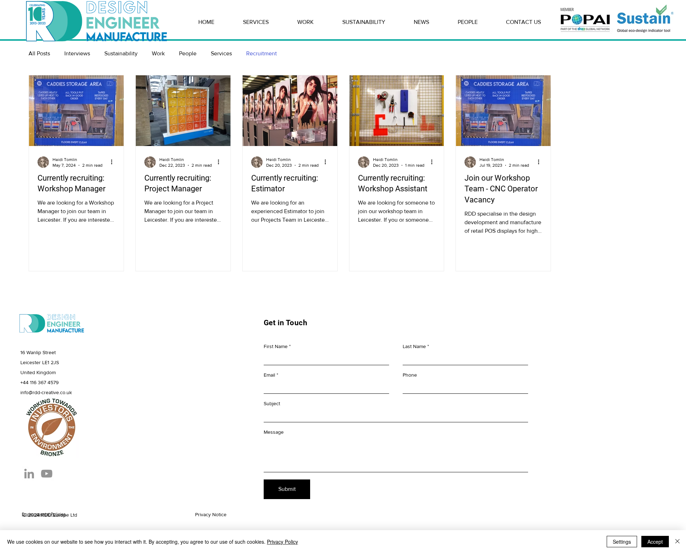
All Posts (39, 53)
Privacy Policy (282, 541)
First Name (276, 346)
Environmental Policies (44, 514)
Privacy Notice (211, 514)
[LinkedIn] (29, 474)
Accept (655, 541)
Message (274, 431)
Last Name (414, 346)
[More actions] (114, 162)
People (188, 53)
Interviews (77, 53)
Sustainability (121, 53)
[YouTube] (47, 474)
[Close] (677, 541)
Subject (272, 403)
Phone (410, 374)
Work (158, 53)
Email (269, 374)
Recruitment (261, 53)
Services (221, 53)
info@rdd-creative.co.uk (46, 392)
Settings (622, 541)
